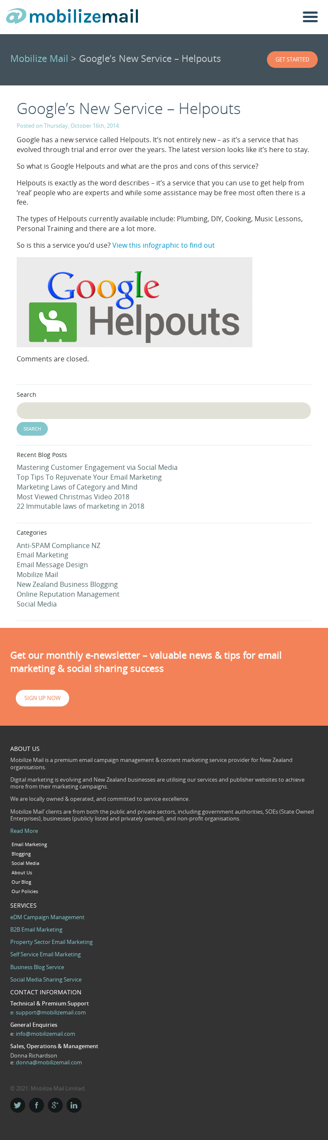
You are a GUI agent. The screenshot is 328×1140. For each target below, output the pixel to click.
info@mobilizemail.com (45, 1033)
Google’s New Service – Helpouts (129, 108)
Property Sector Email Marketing (51, 942)
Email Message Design (52, 564)
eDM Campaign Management (47, 917)
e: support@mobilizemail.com (48, 1012)
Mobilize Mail (39, 58)
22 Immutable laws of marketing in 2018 (80, 506)
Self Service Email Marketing (45, 954)
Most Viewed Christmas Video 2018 (73, 496)
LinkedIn (74, 1105)
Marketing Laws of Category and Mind (77, 487)
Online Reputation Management (68, 594)
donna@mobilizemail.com (49, 1062)
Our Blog (21, 882)
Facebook (36, 1105)
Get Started (292, 59)
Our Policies (25, 891)
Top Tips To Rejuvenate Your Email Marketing (89, 477)
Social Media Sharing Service (46, 979)
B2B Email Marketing (36, 929)
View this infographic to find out (163, 245)
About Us (22, 873)
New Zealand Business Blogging (67, 584)
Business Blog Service (37, 967)
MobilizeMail (72, 18)
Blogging (21, 854)
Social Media (37, 604)
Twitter (17, 1105)
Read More (24, 831)
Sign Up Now (42, 698)
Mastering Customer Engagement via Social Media (97, 467)
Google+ (55, 1105)
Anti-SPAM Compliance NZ (58, 545)
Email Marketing (42, 555)
